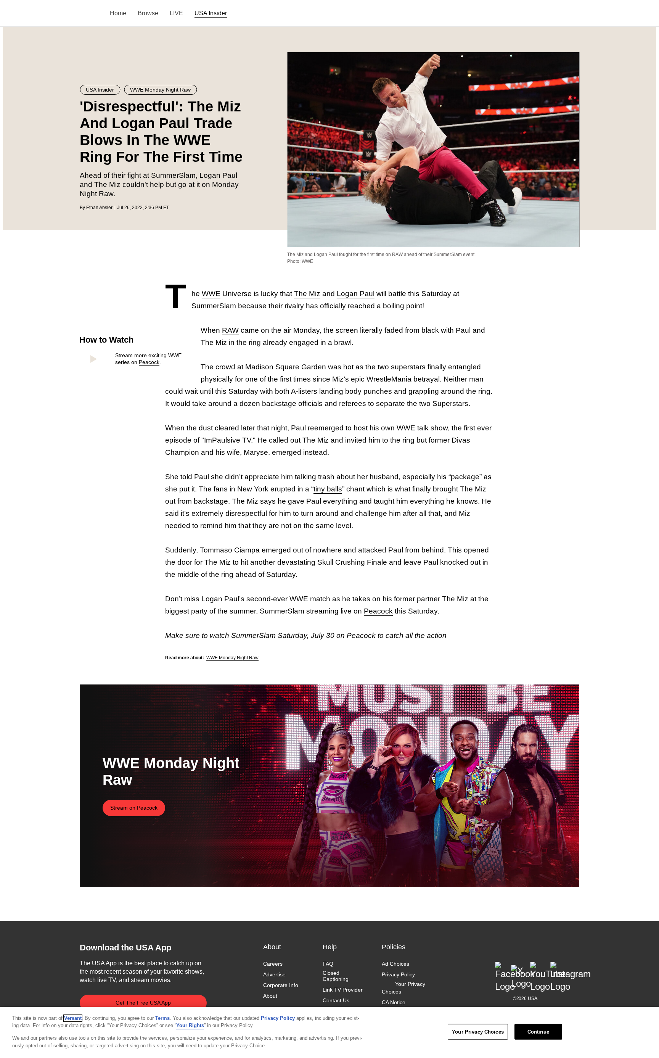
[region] (329, 1032)
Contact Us (336, 1000)
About (270, 996)
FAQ (328, 964)
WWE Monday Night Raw (232, 657)
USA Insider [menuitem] (210, 13)
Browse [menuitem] (148, 13)
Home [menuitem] (118, 13)
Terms (162, 1018)
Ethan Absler (99, 207)
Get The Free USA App (143, 1003)
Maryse (256, 452)
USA (90, 13)
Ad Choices (395, 964)
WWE (211, 294)
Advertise (274, 974)
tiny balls (327, 489)
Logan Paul (356, 294)
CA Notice (393, 1002)
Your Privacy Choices (403, 988)
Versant (73, 1018)
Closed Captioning (336, 976)
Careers (273, 964)
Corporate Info (280, 985)
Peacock (149, 362)
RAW (230, 330)
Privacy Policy (398, 974)
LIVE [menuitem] (176, 13)
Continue (538, 1032)
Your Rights (190, 1025)
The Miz (307, 294)
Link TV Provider (343, 990)
